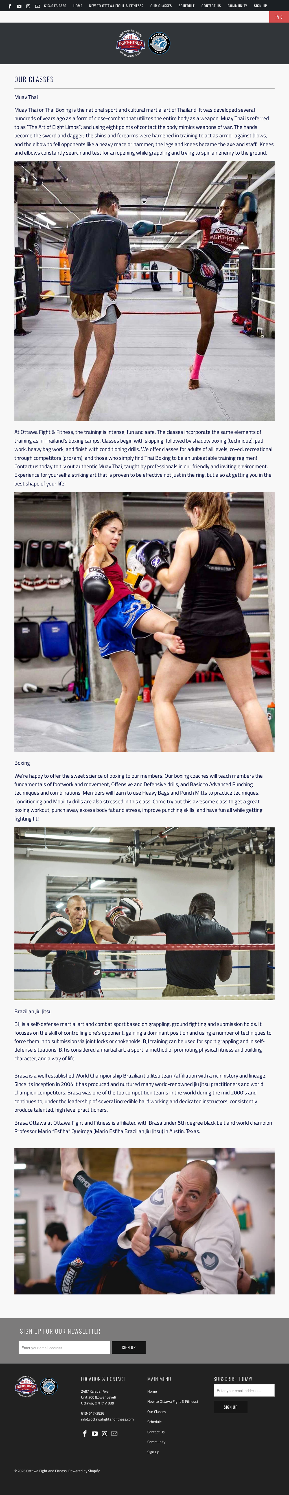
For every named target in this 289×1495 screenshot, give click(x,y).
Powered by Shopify (84, 1471)
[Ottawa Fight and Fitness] (145, 43)
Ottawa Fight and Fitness (46, 1471)
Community (237, 5)
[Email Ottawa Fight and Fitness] (37, 5)
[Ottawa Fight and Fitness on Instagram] (27, 5)
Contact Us (211, 5)
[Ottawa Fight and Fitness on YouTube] (18, 5)
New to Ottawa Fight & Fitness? (116, 5)
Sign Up (260, 5)
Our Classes (161, 5)
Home (77, 5)
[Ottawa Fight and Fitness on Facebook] (9, 5)
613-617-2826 (55, 5)
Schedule (187, 5)
